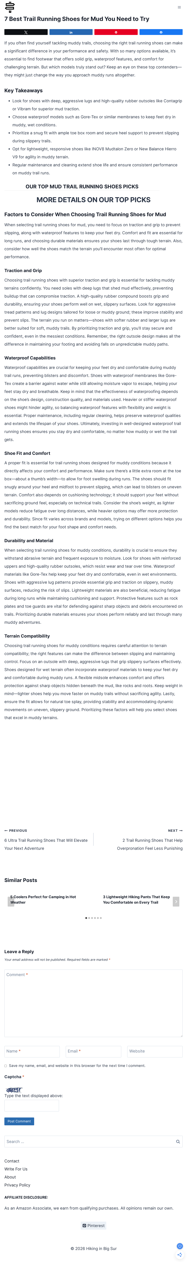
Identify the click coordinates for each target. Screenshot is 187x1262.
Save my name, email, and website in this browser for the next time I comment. (77, 1065)
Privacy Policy (17, 1185)
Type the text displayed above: (33, 1095)
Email (74, 1051)
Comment (17, 974)
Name (13, 1051)
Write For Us (16, 1169)
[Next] (176, 902)
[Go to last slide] (11, 902)
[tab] (86, 918)
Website (137, 1051)
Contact (11, 1161)
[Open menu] (179, 7)
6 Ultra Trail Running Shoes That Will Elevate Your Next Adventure (46, 840)
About (10, 1177)
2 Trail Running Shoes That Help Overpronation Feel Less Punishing (150, 840)
